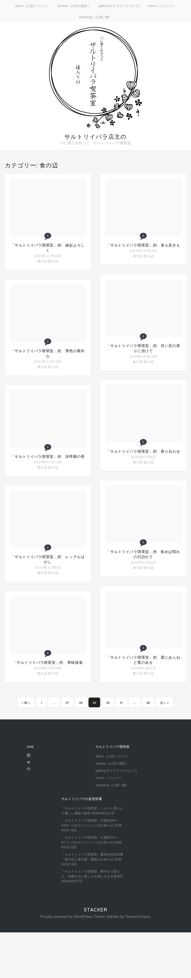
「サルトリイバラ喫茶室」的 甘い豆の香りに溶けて (143, 348)
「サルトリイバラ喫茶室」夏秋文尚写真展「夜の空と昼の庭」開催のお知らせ (92, 856)
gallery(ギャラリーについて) (119, 5)
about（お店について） (32, 5)
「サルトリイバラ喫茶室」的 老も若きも (143, 245)
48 (148, 702)
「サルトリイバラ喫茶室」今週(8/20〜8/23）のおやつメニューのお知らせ (89, 822)
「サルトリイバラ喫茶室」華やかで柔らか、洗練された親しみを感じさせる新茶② (92, 873)
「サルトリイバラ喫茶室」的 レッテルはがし (48, 559)
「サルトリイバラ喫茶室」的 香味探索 (48, 662)
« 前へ (26, 702)
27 (67, 702)
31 (121, 702)
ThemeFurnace (137, 916)
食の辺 (42, 261)
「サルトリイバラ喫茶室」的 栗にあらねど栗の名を (143, 660)
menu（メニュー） (162, 5)
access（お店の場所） (74, 5)
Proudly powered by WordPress (66, 916)
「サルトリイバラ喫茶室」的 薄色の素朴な (48, 353)
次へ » (164, 702)
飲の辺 (53, 261)
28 (80, 702)
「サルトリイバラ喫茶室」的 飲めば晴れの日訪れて (143, 554)
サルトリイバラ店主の (95, 136)
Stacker (95, 910)
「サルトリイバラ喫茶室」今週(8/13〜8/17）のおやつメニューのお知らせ (89, 839)
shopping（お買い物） (95, 16)
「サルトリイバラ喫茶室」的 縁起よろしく (48, 248)
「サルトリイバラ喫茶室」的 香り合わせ (143, 451)
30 (107, 702)
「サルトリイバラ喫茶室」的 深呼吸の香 (48, 456)
